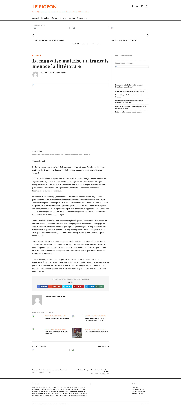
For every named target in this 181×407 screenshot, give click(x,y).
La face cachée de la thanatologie (57, 318)
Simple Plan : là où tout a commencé (124, 40)
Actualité (45, 18)
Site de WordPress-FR (138, 393)
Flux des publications (138, 389)
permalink (85, 279)
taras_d (65, 404)
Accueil (35, 18)
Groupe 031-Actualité (98, 329)
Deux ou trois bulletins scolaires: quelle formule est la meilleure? (129, 86)
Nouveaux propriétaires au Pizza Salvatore (56, 332)
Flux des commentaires (138, 391)
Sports (63, 18)
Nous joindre (82, 18)
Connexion (135, 387)
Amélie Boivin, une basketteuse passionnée (49, 40)
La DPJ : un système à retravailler (96, 332)
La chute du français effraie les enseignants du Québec (92, 370)
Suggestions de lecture (124, 63)
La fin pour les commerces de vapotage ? (129, 112)
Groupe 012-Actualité (59, 329)
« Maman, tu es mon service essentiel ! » (131, 91)
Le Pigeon (44, 6)
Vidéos (72, 18)
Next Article (103, 346)
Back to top (144, 404)
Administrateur (49, 73)
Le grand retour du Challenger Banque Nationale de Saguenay (129, 102)
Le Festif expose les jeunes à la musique (87, 44)
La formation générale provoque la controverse (49, 370)
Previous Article (40, 346)
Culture (55, 18)
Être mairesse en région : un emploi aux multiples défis (95, 319)
